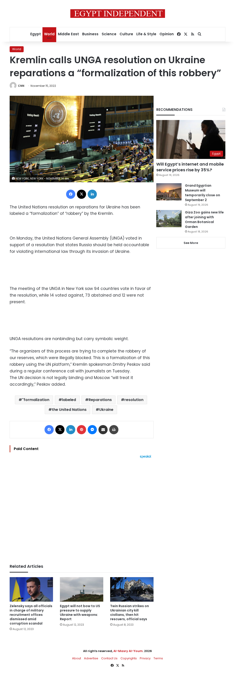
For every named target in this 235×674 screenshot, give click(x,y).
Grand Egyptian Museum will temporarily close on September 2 (202, 192)
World (49, 34)
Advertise (91, 658)
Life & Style (146, 34)
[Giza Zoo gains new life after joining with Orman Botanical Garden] (169, 218)
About (76, 658)
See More (191, 243)
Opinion (166, 34)
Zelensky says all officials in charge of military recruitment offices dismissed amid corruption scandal (31, 615)
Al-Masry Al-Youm (128, 651)
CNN (21, 86)
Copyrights (128, 658)
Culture (126, 34)
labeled (69, 399)
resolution (133, 399)
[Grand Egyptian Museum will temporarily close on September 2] (169, 191)
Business (90, 34)
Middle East (68, 34)
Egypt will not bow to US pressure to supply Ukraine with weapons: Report (80, 612)
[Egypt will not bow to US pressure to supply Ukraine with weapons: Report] (81, 589)
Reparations (100, 399)
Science (109, 34)
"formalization (35, 399)
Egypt (35, 34)
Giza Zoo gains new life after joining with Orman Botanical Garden (204, 219)
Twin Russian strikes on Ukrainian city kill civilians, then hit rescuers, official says (129, 612)
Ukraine (106, 409)
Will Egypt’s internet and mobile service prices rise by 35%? (190, 167)
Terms (158, 658)
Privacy (145, 658)
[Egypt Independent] (117, 13)
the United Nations (69, 409)
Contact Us (109, 658)
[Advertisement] (82, 509)
